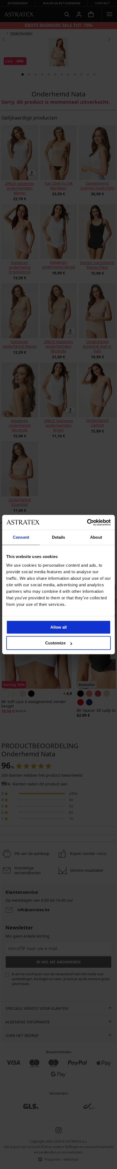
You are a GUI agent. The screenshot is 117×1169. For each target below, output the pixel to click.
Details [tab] (58, 537)
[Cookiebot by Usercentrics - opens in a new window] (87, 522)
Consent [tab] (21, 537)
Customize (55, 643)
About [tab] (96, 537)
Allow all (58, 627)
